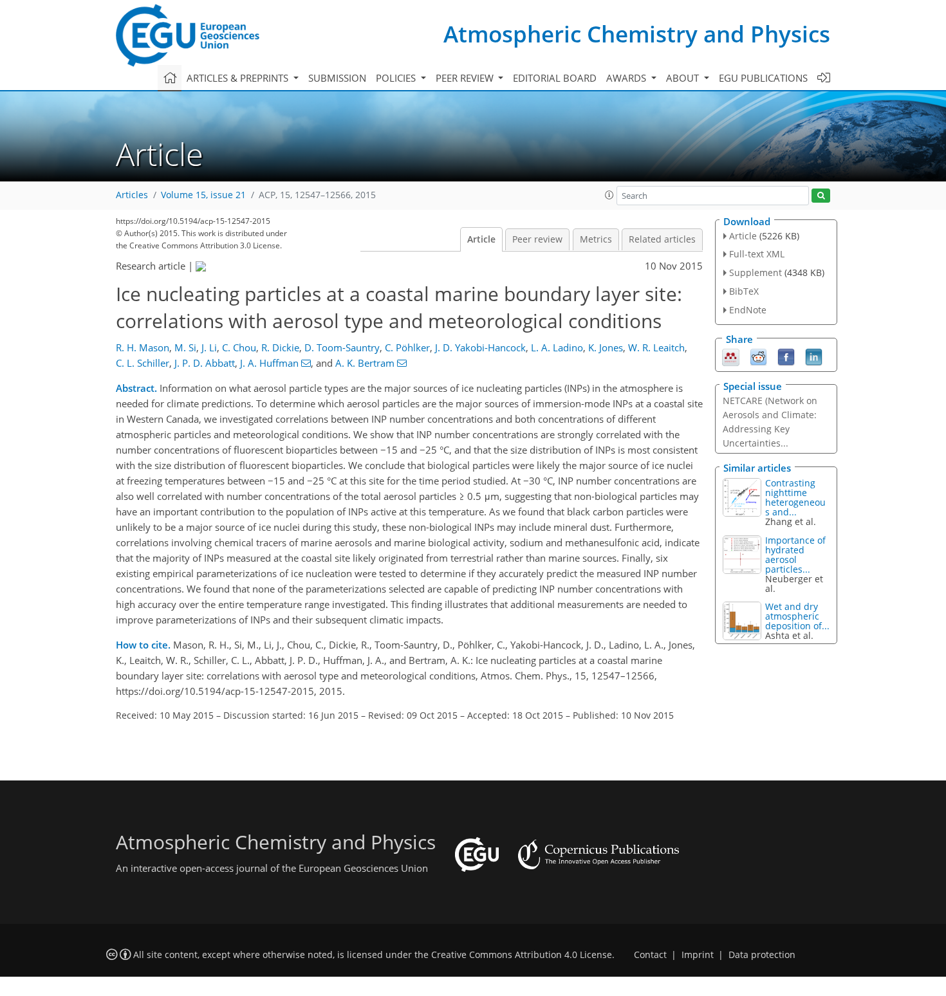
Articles (132, 195)
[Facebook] (786, 355)
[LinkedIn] (813, 355)
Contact (650, 955)
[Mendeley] (730, 355)
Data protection (761, 955)
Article (481, 239)
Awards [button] (627, 77)
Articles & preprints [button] (239, 77)
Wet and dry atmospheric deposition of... (797, 616)
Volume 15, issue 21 (203, 195)
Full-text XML (756, 254)
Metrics (596, 239)
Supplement (755, 272)
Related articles (662, 239)
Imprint (698, 955)
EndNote (747, 310)
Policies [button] (397, 77)
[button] (609, 195)
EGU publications (763, 77)
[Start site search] (821, 196)
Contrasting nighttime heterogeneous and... (795, 497)
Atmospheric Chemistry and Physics (636, 34)
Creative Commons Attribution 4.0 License (521, 955)
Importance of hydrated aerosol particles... (795, 554)
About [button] (683, 77)
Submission (337, 77)
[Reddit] (758, 355)
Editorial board (555, 77)
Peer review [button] (466, 77)
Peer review (537, 239)
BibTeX (744, 291)
